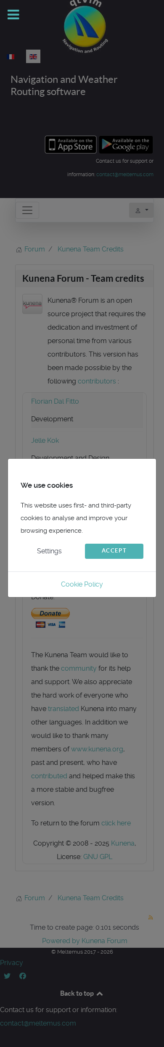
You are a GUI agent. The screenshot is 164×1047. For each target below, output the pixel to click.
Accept (114, 550)
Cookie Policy (82, 584)
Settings (49, 551)
